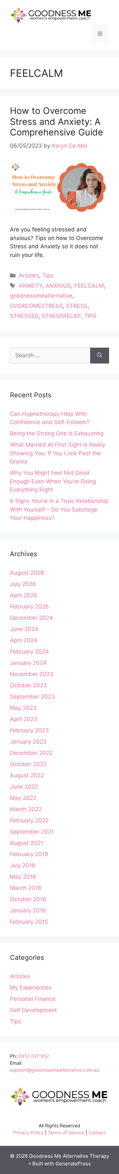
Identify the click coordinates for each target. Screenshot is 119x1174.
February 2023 (29, 730)
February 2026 (29, 606)
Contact (97, 1132)
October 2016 (28, 899)
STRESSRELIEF (61, 316)
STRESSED (24, 316)
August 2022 (27, 775)
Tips (48, 275)
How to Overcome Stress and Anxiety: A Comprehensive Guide (56, 121)
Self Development (33, 1010)
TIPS (90, 316)
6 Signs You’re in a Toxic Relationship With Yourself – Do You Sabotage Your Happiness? (59, 509)
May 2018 (23, 876)
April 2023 (23, 719)
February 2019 (29, 854)
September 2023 (32, 696)
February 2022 (29, 820)
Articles (29, 275)
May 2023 (23, 708)
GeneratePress (73, 1163)
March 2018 (25, 888)
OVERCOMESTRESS (36, 306)
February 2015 (29, 921)
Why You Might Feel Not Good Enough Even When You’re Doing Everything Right (53, 481)
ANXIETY (30, 285)
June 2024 (24, 629)
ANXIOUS (58, 285)
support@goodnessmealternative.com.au (54, 1070)
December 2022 (31, 753)
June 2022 (24, 786)
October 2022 (28, 764)
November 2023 (31, 674)
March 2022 (26, 809)
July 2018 (22, 865)
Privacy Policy (28, 1132)
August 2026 (27, 572)
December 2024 (31, 617)
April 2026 (23, 595)
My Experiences (31, 987)
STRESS (77, 306)
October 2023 (28, 685)
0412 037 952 (33, 1056)
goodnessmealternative (41, 295)
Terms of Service (66, 1132)
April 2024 (23, 640)
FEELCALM (89, 285)
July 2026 (23, 584)
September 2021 (32, 831)
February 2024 (29, 651)
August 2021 (26, 843)
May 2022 (23, 798)
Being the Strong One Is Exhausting (56, 433)
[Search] (99, 356)
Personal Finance (33, 999)
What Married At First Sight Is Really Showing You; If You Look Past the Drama (57, 453)
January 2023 (28, 741)
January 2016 (28, 910)
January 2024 (28, 663)
